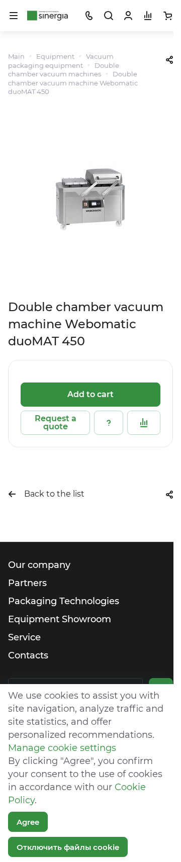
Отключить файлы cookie (68, 847)
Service (24, 637)
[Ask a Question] (108, 423)
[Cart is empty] (167, 16)
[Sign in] (128, 16)
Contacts (28, 655)
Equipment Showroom (59, 619)
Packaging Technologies (63, 601)
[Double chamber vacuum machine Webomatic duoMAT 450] (90, 196)
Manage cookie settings (62, 747)
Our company (39, 564)
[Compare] (143, 423)
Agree (28, 822)
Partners (27, 583)
